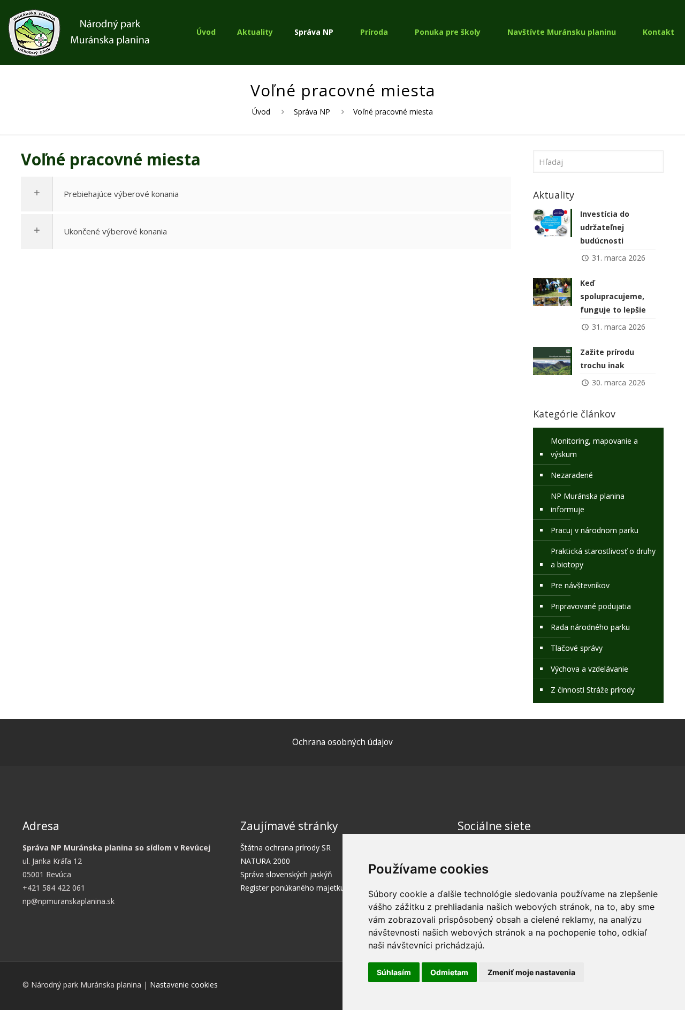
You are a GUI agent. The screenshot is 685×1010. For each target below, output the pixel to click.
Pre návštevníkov (580, 585)
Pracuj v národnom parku (594, 530)
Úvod (261, 112)
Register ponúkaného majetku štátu (302, 888)
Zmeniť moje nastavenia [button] (531, 972)
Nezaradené (572, 475)
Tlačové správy (577, 648)
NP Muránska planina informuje (588, 502)
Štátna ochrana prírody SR (285, 847)
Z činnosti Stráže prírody (593, 690)
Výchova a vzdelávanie (589, 669)
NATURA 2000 (265, 861)
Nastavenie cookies (184, 984)
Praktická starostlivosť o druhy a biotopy (603, 557)
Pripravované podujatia (591, 606)
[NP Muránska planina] (78, 32)
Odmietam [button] (449, 972)
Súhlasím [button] (394, 972)
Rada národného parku (590, 627)
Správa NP (312, 112)
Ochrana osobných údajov (342, 742)
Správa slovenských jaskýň (286, 874)
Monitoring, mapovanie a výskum (594, 447)
